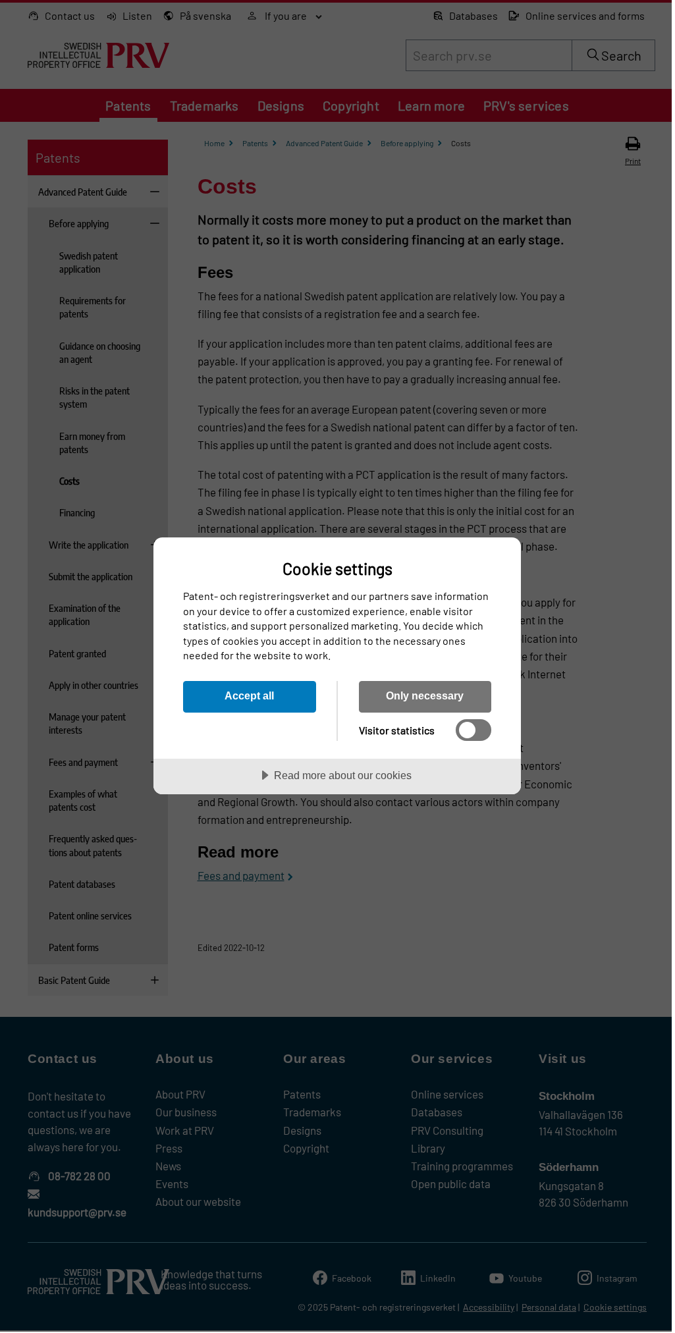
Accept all (249, 695)
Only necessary (425, 695)
